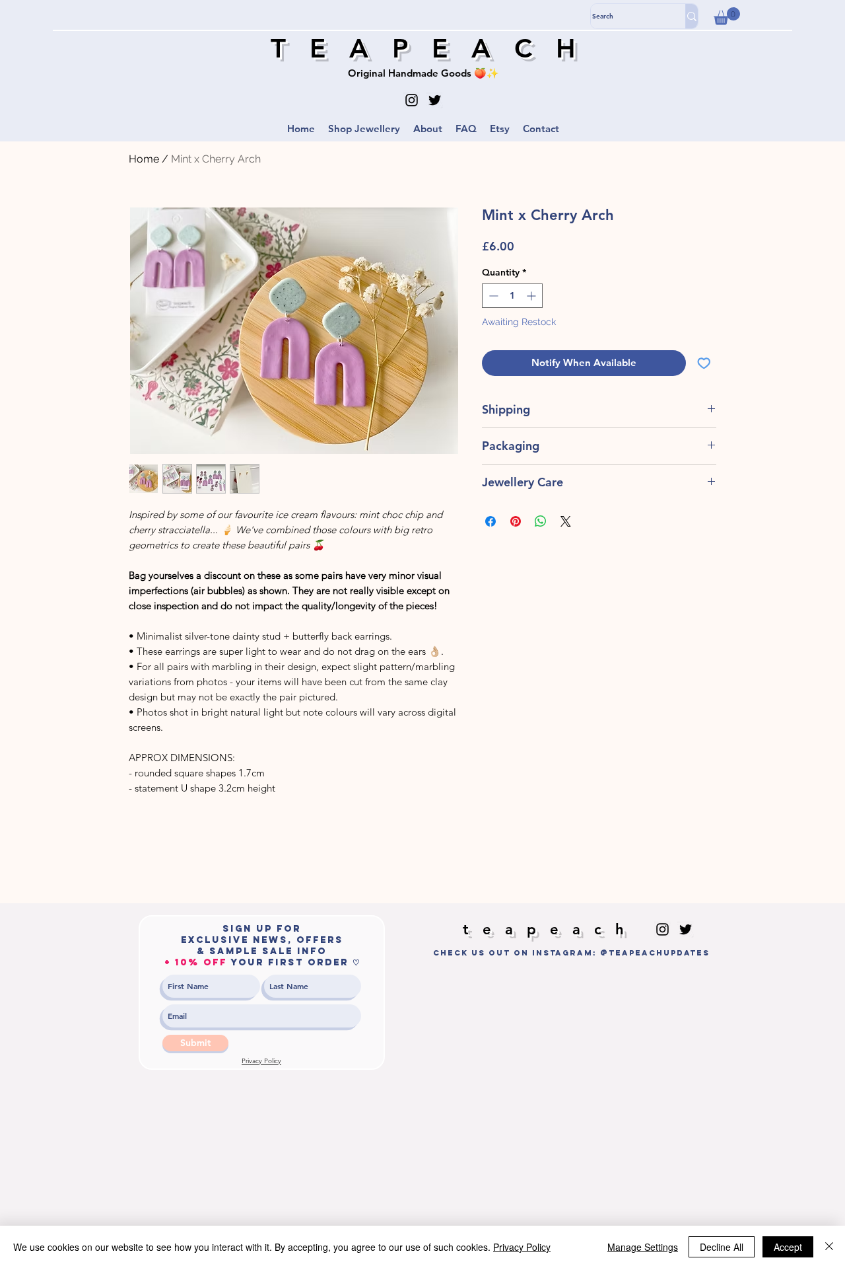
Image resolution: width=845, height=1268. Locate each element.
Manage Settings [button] (642, 1246)
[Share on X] (566, 521)
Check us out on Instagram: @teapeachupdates (571, 952)
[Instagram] (411, 100)
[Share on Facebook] (490, 521)
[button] (727, 16)
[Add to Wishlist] (704, 363)
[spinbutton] (512, 295)
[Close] (829, 1246)
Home (144, 159)
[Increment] (532, 295)
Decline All (721, 1246)
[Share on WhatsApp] (541, 521)
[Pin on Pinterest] (516, 521)
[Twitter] (434, 100)
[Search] (691, 16)
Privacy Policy (522, 1246)
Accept (788, 1246)
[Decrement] (492, 295)
